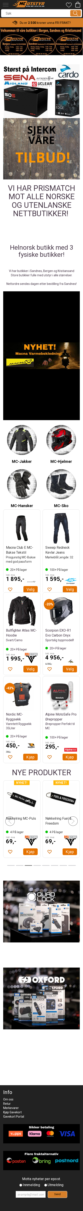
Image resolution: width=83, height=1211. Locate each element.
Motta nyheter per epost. (41, 1179)
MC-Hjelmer (61, 461)
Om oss (8, 1099)
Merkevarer (11, 1108)
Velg (30, 586)
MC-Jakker (22, 461)
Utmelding (56, 1185)
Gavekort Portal (13, 1116)
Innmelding (31, 1185)
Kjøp (70, 586)
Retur (7, 1103)
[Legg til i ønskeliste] (10, 586)
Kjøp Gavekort (12, 1112)
